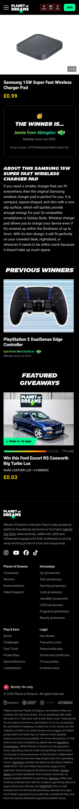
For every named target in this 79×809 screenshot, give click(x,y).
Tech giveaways (51, 579)
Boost (8, 636)
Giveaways (11, 573)
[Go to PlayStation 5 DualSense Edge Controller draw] (39, 305)
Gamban (54, 778)
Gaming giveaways (53, 585)
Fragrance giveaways (54, 611)
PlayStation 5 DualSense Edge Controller (33, 342)
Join (69, 7)
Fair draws (47, 636)
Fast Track (11, 648)
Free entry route (50, 642)
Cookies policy (49, 668)
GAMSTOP (46, 786)
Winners (9, 579)
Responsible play (51, 648)
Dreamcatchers (14, 585)
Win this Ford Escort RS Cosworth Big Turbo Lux (36, 461)
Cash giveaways (51, 592)
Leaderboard (12, 668)
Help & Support (14, 592)
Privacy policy (49, 661)
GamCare (18, 762)
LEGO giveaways (51, 605)
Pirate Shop (12, 655)
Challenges (11, 642)
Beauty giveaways (52, 617)
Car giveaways (50, 573)
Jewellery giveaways (54, 598)
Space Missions (14, 661)
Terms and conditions (55, 655)
